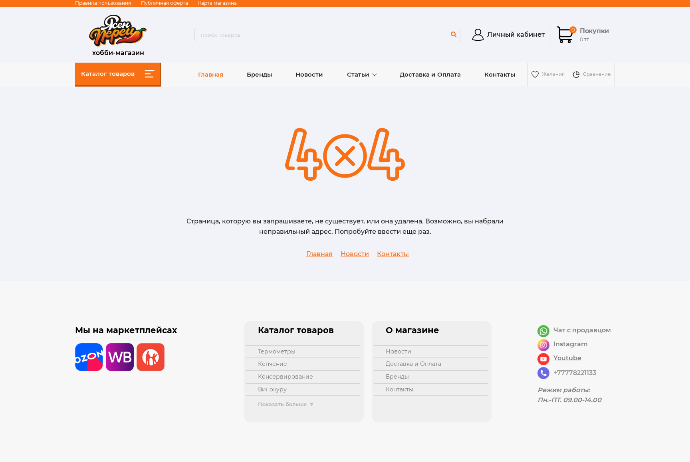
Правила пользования (103, 3)
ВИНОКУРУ (272, 389)
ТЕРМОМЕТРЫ (276, 351)
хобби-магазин (118, 52)
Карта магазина (217, 3)
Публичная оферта (164, 3)
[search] (453, 34)
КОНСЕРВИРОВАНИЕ (285, 376)
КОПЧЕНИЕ (272, 363)
